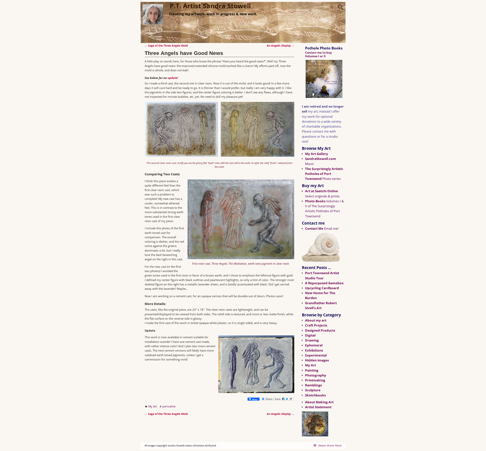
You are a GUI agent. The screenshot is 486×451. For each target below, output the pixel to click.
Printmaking (315, 380)
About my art (315, 320)
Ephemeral (314, 345)
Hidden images (317, 360)
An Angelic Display (280, 45)
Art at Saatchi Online (321, 191)
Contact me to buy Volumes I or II (318, 54)
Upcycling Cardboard (322, 288)
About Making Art (319, 402)
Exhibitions (314, 350)
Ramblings (313, 385)
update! (173, 78)
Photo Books (315, 201)
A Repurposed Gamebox (324, 283)
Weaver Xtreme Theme (330, 445)
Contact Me (314, 228)
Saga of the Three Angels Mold (166, 45)
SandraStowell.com (320, 158)
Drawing (312, 340)
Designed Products (320, 330)
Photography (315, 375)
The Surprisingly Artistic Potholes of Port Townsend (324, 174)
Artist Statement (318, 407)
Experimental (316, 355)
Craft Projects (316, 325)
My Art (152, 406)
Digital (310, 335)
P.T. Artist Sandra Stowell (210, 5)
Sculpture (312, 390)
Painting (311, 370)
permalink (169, 406)
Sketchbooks (315, 395)
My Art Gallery (316, 154)
